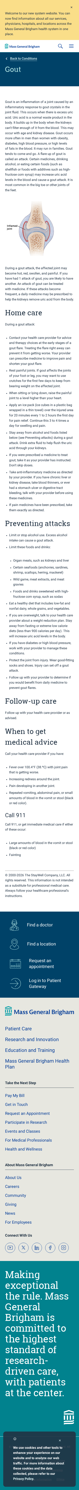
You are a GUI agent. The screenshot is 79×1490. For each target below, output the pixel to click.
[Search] (60, 46)
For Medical (28, 1140)
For (18, 1222)
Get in (16, 1104)
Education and (30, 1050)
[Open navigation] (71, 46)
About (13, 1177)
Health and (23, 1149)
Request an (27, 1113)
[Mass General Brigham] (22, 46)
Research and (32, 1039)
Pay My (15, 1095)
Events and (22, 1131)
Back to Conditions (23, 59)
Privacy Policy (23, 1479)
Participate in (26, 1122)
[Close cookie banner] (60, 1441)
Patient (18, 1029)
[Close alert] (71, 8)
